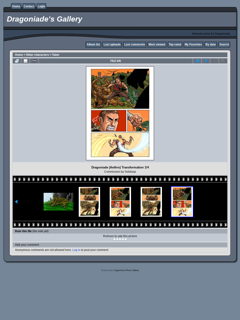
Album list (93, 44)
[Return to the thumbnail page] (17, 60)
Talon (55, 54)
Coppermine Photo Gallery (126, 270)
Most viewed (157, 44)
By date (211, 44)
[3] (120, 239)
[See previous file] (206, 60)
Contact (29, 6)
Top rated (175, 44)
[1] (114, 239)
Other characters (37, 54)
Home (16, 6)
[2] (117, 239)
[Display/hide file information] (25, 60)
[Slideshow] (34, 60)
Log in (76, 250)
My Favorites (193, 44)
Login (41, 6)
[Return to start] (197, 60)
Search (224, 44)
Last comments (134, 44)
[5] (125, 239)
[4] (122, 239)
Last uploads (112, 44)
